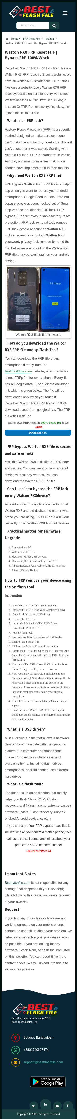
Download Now (38, 432)
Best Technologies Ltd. (24, 1021)
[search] (57, 25)
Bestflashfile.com (17, 883)
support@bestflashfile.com (43, 1062)
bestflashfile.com (18, 371)
